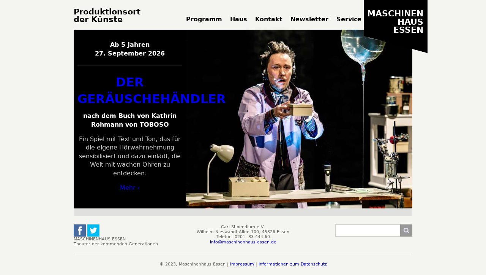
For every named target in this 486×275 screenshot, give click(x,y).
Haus (238, 19)
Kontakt (268, 19)
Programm (204, 19)
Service (348, 19)
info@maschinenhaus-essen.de (243, 242)
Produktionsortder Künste (107, 15)
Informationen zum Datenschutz (293, 264)
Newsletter (309, 19)
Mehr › (130, 187)
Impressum (242, 264)
